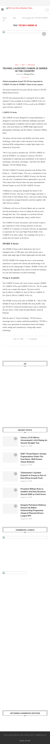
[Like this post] (19, 343)
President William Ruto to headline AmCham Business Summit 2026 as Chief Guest (33, 491)
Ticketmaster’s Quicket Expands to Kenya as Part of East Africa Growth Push (33, 475)
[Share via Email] (30, 343)
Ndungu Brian (29, 74)
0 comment (33, 339)
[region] (25, 550)
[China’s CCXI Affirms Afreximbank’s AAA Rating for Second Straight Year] (10, 441)
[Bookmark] (42, 10)
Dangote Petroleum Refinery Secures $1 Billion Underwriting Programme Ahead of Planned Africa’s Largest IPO (33, 510)
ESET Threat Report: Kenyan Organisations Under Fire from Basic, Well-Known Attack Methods (33, 458)
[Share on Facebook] (22, 343)
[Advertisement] (25, 395)
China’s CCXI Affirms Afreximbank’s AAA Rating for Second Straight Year (34, 440)
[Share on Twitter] (25, 343)
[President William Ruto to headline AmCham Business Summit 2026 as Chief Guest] (10, 493)
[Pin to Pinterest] (27, 343)
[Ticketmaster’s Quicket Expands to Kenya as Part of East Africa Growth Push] (10, 476)
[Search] (38, 9)
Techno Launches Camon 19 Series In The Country (25, 69)
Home (5, 18)
